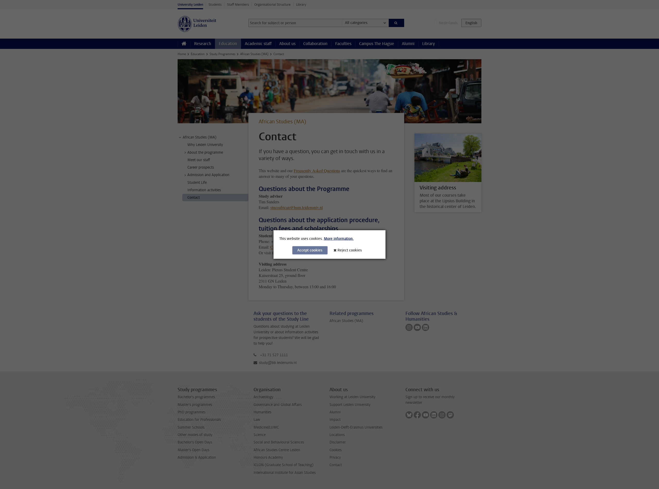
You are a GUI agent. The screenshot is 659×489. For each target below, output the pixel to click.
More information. (339, 238)
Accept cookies (309, 250)
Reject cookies (349, 250)
